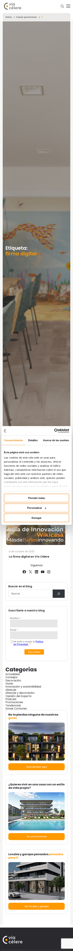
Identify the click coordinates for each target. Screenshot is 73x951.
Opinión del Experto (18, 696)
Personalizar (34, 507)
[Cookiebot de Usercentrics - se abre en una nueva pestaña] (54, 431)
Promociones (14, 702)
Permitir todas (36, 497)
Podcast (10, 699)
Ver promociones (36, 836)
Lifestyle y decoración (19, 693)
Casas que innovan (26, 17)
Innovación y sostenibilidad (23, 687)
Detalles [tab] (33, 440)
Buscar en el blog (20, 586)
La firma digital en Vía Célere (29, 557)
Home (8, 17)
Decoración (13, 680)
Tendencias (13, 705)
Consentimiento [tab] (13, 440)
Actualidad (12, 674)
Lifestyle (10, 690)
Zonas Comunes (16, 708)
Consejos (11, 677)
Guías (9, 683)
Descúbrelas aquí (36, 767)
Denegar (37, 517)
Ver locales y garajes (36, 906)
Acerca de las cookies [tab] (56, 440)
